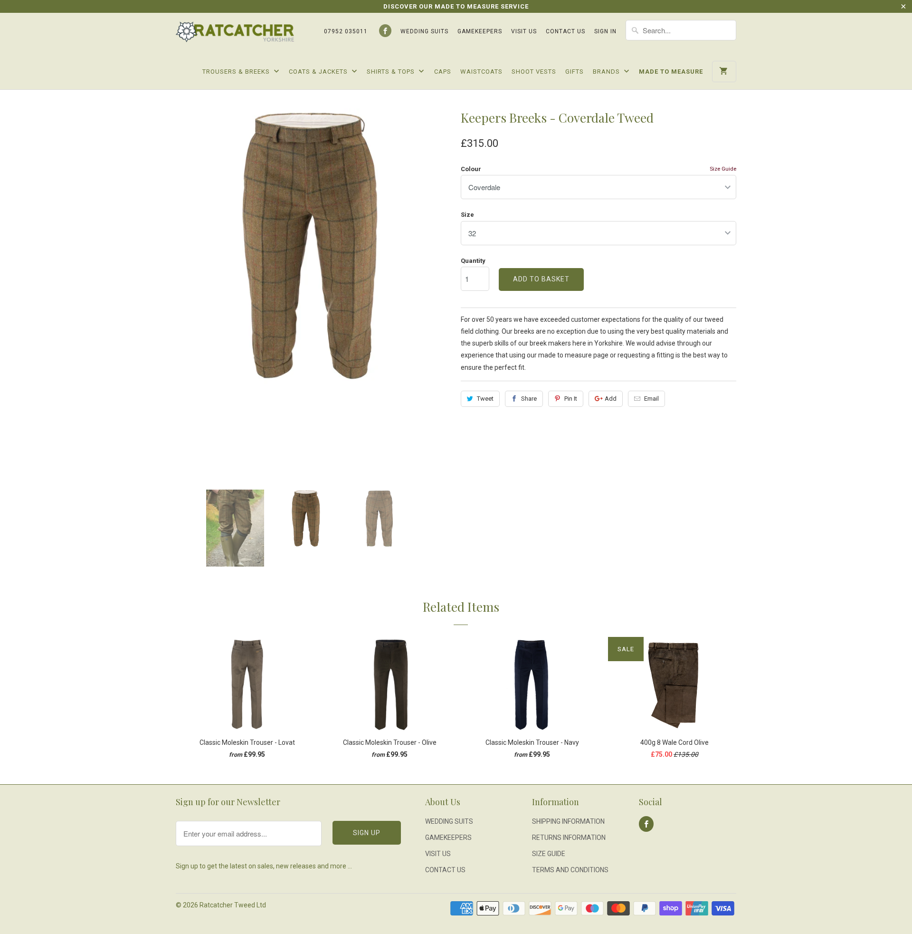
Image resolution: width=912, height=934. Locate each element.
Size (467, 214)
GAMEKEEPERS (479, 31)
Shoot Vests (534, 71)
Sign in (605, 31)
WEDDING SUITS (424, 31)
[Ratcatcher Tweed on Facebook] (385, 30)
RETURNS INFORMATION (569, 837)
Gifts (574, 71)
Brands (607, 71)
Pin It (570, 398)
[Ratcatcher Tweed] (235, 35)
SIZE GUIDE (548, 853)
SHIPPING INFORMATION (568, 821)
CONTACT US (565, 31)
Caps (442, 71)
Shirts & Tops (392, 71)
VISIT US (524, 31)
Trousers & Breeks (237, 71)
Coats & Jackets (319, 71)
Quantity (473, 260)
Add (611, 398)
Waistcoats (481, 71)
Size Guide (723, 168)
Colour (471, 169)
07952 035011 (346, 31)
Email (651, 398)
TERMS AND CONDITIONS (570, 870)
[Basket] (724, 71)
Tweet (485, 398)
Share (529, 398)
